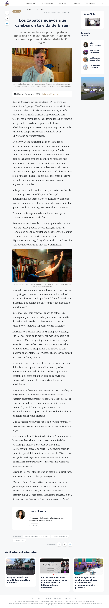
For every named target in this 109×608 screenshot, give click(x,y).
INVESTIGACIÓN (47, 3)
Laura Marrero (51, 94)
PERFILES (40, 10)
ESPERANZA (90, 3)
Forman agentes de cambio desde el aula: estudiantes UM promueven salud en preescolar (86, 582)
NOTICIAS (48, 598)
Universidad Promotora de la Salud (36, 536)
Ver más (34, 525)
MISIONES (76, 3)
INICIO (32, 598)
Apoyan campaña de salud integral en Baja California (18, 580)
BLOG (39, 598)
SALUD (28, 10)
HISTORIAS (57, 598)
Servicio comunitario (60, 536)
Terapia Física (19, 540)
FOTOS (76, 598)
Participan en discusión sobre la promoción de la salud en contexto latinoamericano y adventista (54, 582)
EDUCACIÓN (30, 3)
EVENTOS (68, 598)
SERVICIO (62, 3)
